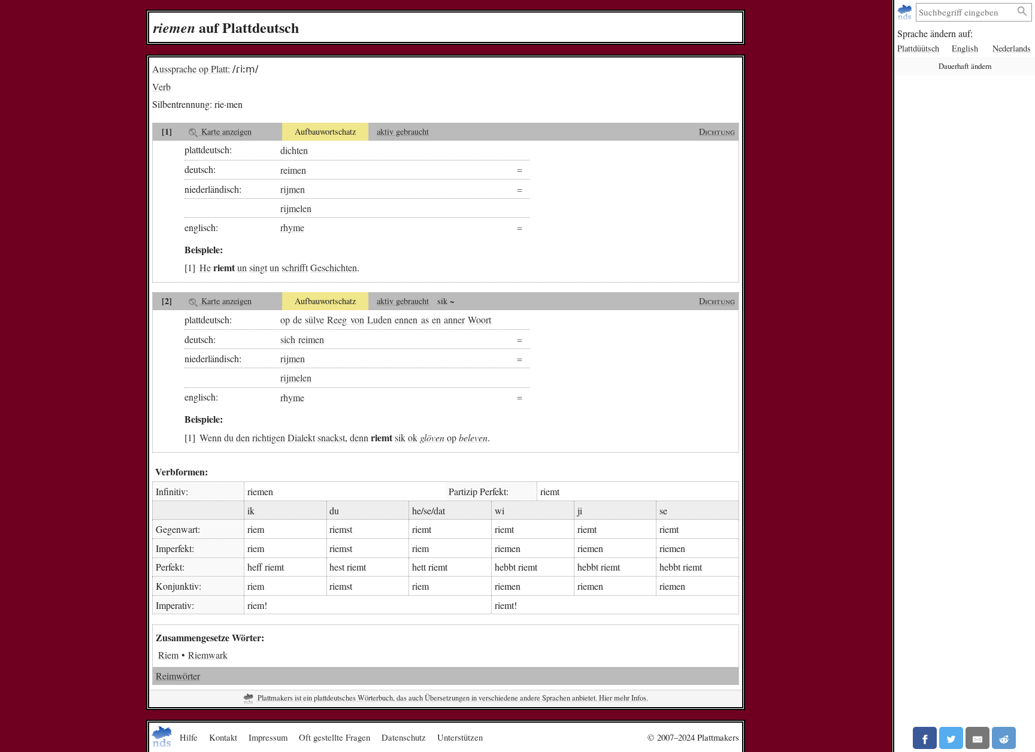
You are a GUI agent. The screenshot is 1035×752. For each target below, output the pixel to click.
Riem (168, 654)
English (965, 48)
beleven (473, 437)
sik (400, 437)
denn (359, 437)
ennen (406, 319)
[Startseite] (906, 12)
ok (412, 437)
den (243, 437)
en (436, 319)
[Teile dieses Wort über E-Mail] (977, 738)
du (229, 437)
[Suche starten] (1022, 11)
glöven (432, 437)
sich (287, 339)
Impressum (268, 737)
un (242, 267)
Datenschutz (404, 737)
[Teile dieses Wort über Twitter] (951, 738)
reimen (293, 169)
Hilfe (189, 737)
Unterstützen (460, 737)
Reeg (337, 319)
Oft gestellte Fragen (334, 737)
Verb (161, 86)
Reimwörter (178, 675)
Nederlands (1011, 48)
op (285, 319)
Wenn (210, 437)
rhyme (292, 227)
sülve (314, 319)
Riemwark (208, 654)
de (297, 319)
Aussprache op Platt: (191, 68)
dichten (294, 149)
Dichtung (717, 131)
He (205, 267)
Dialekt (301, 437)
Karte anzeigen (225, 131)
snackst (331, 437)
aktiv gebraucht (403, 131)
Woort (479, 319)
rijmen (292, 189)
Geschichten (333, 267)
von (357, 319)
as (425, 319)
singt (258, 267)
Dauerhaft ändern (965, 65)
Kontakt (223, 737)
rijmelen (295, 208)
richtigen (268, 437)
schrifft (295, 267)
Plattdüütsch (918, 48)
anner (454, 319)
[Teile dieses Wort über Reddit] (1004, 738)
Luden (379, 319)
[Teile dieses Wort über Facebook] (925, 738)
